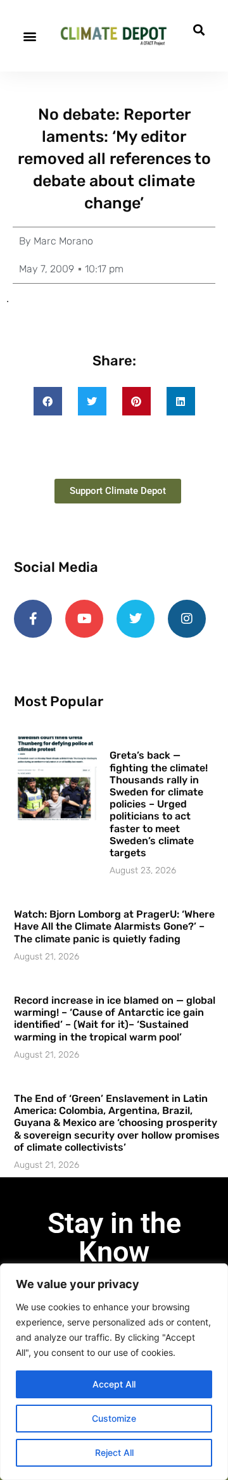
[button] (29, 35)
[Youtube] (84, 619)
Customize (114, 1418)
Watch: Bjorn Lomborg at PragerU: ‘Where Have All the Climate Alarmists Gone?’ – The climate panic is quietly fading (114, 926)
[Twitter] (136, 619)
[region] (114, 1371)
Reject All (114, 1452)
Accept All (114, 1384)
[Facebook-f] (33, 619)
